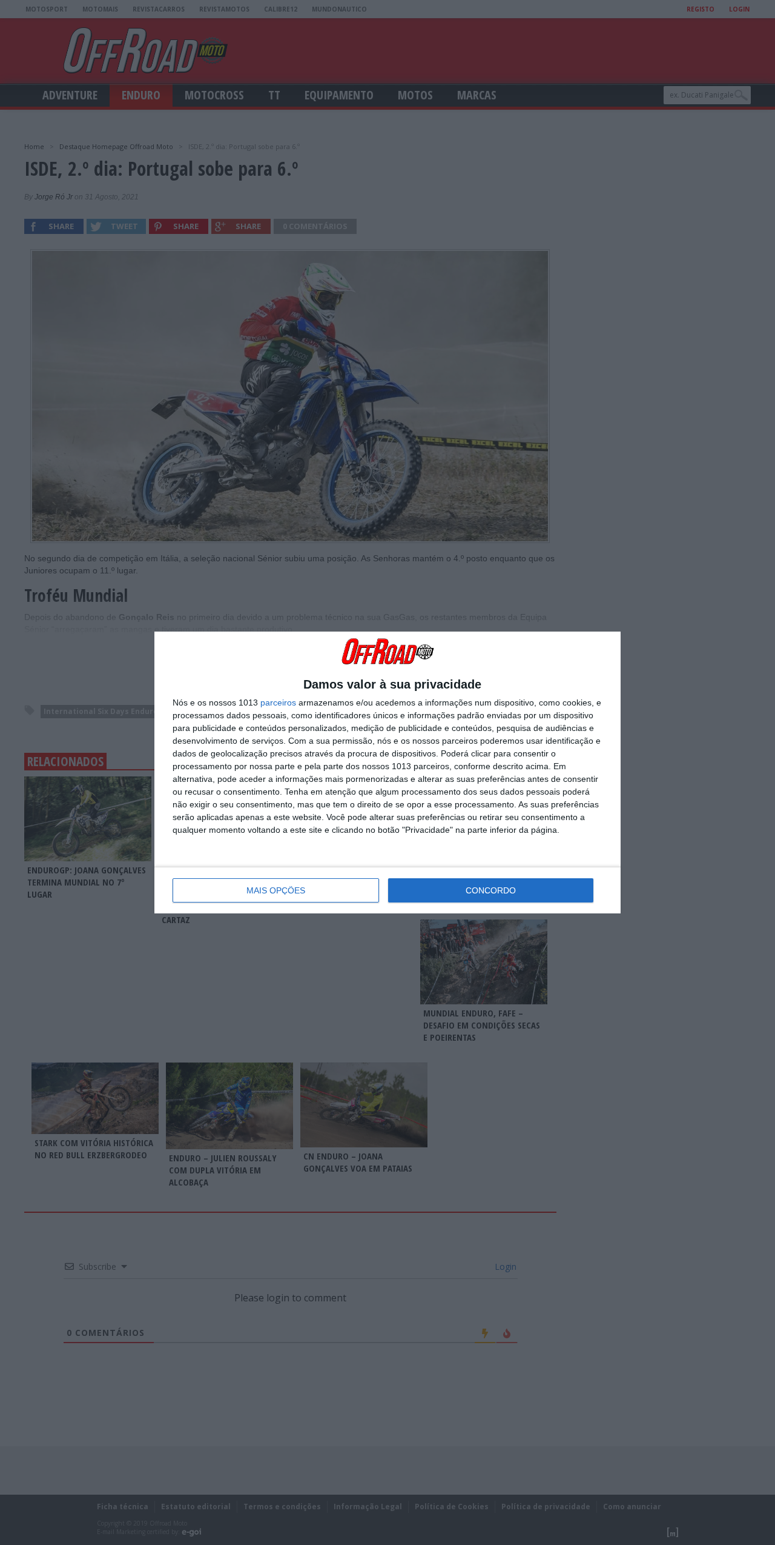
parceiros (278, 702)
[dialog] (387, 772)
